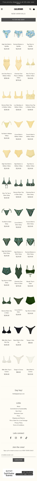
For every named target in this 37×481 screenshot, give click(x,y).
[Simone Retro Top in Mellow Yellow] (6, 95)
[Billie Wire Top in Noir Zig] (6, 330)
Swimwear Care (18, 413)
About (18, 406)
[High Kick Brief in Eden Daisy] (6, 242)
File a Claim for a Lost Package (18, 420)
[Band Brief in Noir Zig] (18, 330)
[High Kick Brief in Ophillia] (6, 34)
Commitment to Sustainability (18, 408)
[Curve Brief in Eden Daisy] (18, 212)
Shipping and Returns (18, 418)
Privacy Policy (18, 422)
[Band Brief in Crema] (30, 359)
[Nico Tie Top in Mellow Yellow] (30, 63)
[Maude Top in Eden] (30, 271)
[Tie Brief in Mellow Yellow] (6, 124)
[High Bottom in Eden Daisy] (18, 242)
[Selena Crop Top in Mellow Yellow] (30, 95)
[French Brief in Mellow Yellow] (30, 124)
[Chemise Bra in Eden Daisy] (30, 183)
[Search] (30, 9)
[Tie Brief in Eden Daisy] (6, 212)
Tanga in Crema (18, 369)
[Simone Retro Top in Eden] (6, 300)
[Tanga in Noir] (30, 330)
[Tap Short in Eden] (30, 300)
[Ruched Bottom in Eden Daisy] (30, 242)
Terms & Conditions (18, 425)
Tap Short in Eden (30, 311)
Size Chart (18, 411)
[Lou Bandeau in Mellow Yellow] (18, 95)
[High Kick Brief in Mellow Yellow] (6, 154)
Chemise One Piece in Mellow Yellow (18, 75)
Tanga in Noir (30, 340)
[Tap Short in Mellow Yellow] (30, 154)
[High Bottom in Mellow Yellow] (18, 154)
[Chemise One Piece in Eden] (18, 271)
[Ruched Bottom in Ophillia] (18, 34)
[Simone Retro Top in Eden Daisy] (18, 183)
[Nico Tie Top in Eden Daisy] (6, 183)
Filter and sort (18, 19)
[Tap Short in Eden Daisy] (6, 271)
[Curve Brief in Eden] (18, 300)
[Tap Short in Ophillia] (30, 34)
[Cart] (34, 9)
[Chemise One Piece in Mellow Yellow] (18, 63)
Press (18, 415)
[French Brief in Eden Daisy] (30, 212)
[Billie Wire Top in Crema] (6, 359)
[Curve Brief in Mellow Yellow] (18, 124)
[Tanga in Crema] (18, 359)
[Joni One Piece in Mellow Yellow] (6, 63)
